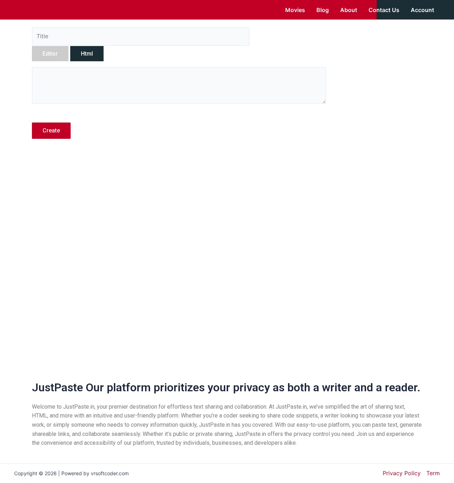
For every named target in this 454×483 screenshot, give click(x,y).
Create (51, 130)
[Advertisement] (179, 206)
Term (433, 473)
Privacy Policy (402, 473)
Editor (50, 53)
